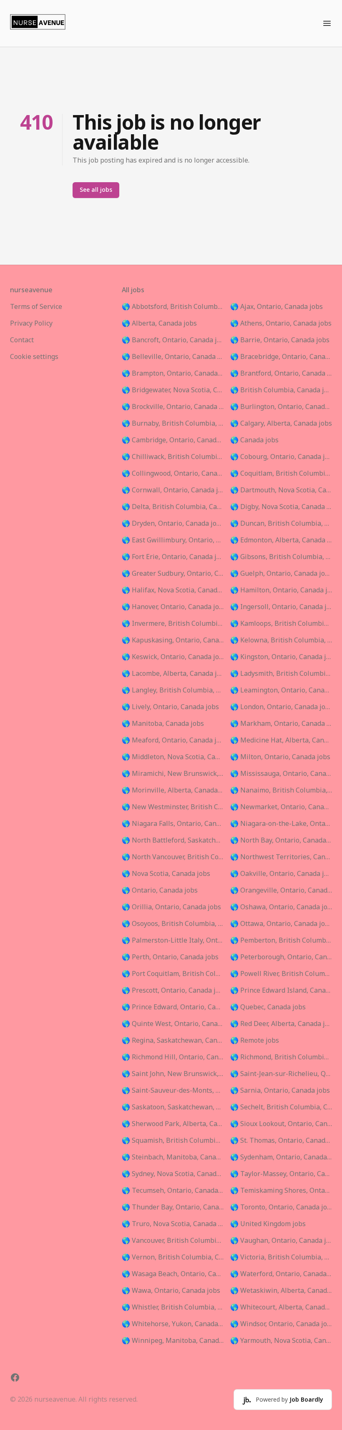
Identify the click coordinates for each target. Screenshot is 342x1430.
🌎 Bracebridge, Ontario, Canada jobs (281, 357)
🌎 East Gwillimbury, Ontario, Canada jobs (173, 540)
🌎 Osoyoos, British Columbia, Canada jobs (173, 924)
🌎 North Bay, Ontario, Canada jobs (281, 840)
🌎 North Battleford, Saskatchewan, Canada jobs (173, 840)
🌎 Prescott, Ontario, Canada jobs (173, 991)
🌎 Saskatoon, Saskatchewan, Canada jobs (173, 1107)
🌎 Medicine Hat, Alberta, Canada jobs (281, 740)
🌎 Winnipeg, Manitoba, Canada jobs (173, 1341)
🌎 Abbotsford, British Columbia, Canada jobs (173, 307)
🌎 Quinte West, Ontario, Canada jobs (173, 1024)
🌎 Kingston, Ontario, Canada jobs (281, 657)
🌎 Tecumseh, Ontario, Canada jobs (173, 1191)
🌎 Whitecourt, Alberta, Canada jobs (281, 1307)
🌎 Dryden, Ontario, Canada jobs (173, 524)
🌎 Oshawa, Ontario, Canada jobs (281, 907)
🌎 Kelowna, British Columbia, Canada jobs (281, 640)
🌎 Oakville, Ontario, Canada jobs (281, 874)
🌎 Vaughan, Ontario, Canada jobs (281, 1241)
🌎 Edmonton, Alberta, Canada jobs (281, 540)
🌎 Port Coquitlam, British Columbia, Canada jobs (173, 974)
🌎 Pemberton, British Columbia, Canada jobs (281, 941)
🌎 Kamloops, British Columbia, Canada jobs (281, 624)
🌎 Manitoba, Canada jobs (163, 724)
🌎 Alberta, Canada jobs (159, 324)
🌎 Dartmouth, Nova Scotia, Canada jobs (281, 490)
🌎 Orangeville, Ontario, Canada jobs (281, 891)
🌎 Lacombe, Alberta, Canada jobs (173, 674)
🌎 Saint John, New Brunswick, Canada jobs (173, 1074)
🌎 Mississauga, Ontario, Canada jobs (281, 774)
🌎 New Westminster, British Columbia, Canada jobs (173, 807)
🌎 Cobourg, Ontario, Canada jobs (281, 457)
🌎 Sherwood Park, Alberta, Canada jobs (173, 1124)
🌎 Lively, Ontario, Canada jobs (170, 707)
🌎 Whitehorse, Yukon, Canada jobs (173, 1324)
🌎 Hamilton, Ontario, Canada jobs (281, 590)
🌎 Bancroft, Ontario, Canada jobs (173, 340)
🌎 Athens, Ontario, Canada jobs (281, 324)
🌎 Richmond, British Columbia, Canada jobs (281, 1057)
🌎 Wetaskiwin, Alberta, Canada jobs (281, 1291)
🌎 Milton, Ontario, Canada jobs (280, 757)
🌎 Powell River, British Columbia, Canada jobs (281, 974)
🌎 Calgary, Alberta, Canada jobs (281, 424)
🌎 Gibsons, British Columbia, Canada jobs (281, 557)
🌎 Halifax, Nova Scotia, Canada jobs (173, 590)
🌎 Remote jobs (254, 1041)
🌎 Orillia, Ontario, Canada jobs (171, 907)
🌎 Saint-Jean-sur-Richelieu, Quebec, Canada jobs (281, 1074)
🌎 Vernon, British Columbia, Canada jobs (173, 1257)
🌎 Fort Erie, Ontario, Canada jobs (173, 557)
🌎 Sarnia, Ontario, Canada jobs (280, 1091)
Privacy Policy (31, 324)
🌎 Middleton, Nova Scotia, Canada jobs (173, 757)
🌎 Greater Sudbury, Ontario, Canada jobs (173, 574)
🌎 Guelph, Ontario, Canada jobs (281, 574)
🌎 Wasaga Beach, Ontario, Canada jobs (173, 1274)
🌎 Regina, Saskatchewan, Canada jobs (173, 1041)
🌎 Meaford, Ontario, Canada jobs (173, 740)
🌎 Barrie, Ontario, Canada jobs (279, 340)
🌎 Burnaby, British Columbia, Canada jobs (173, 424)
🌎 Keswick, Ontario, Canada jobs (173, 657)
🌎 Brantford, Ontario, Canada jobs (281, 374)
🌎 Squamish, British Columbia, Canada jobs (173, 1141)
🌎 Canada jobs (254, 440)
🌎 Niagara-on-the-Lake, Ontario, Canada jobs (281, 824)
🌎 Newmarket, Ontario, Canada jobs (281, 807)
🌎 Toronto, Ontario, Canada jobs (281, 1207)
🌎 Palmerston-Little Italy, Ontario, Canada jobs (173, 941)
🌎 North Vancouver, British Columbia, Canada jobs (173, 857)
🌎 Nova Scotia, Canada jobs (166, 874)
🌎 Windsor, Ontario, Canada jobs (281, 1324)
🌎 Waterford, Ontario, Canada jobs (281, 1274)
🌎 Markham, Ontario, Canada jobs (281, 724)
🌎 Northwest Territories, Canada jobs (281, 857)
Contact (22, 340)
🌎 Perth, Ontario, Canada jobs (170, 957)
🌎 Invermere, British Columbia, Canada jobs (173, 624)
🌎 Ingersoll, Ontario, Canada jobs (281, 607)
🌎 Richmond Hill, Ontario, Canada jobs (173, 1057)
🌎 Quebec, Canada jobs (268, 1007)
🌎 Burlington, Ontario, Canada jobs (281, 407)
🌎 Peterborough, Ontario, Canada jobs (281, 957)
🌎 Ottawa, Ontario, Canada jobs (281, 924)
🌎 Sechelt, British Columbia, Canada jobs (281, 1107)
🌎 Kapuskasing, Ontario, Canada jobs (173, 640)
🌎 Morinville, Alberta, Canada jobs (173, 790)
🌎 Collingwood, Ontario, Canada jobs (173, 474)
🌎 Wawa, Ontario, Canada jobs (171, 1291)
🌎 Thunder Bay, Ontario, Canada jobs (173, 1207)
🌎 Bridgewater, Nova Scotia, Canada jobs (173, 390)
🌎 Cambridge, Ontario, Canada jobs (173, 440)
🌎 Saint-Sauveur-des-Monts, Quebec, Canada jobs (173, 1091)
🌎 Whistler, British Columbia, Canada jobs (173, 1307)
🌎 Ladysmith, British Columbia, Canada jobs (281, 674)
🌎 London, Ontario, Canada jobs (281, 707)
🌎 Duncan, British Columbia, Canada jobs (281, 524)
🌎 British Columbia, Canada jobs (281, 390)
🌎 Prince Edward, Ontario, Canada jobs (173, 1007)
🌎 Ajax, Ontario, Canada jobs (276, 307)
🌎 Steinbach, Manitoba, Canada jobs (173, 1157)
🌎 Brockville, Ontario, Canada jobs (173, 407)
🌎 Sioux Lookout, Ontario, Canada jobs (281, 1124)
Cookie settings (34, 357)
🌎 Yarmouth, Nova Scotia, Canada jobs (281, 1341)
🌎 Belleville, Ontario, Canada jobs (173, 357)
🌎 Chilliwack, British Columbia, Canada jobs (173, 457)
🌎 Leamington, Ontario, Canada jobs (281, 690)
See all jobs (96, 190)
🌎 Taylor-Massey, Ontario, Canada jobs (281, 1174)
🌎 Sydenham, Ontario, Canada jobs (281, 1157)
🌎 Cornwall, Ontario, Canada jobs (173, 490)
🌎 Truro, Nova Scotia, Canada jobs (173, 1224)
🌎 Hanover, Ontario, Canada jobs (173, 607)
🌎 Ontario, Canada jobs (160, 891)
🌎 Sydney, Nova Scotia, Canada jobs (173, 1174)
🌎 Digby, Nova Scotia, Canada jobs (281, 507)
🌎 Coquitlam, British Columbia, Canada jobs (281, 474)
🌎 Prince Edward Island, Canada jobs (281, 991)
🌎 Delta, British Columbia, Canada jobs (173, 507)
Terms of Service (36, 307)
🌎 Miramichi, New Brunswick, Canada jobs (173, 774)
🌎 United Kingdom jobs (268, 1224)
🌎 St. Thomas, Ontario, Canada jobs (281, 1141)
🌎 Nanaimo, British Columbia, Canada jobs (281, 790)
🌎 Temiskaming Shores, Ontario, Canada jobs (281, 1191)
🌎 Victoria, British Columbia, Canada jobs (281, 1257)
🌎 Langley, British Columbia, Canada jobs (173, 690)
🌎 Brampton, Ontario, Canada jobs (173, 374)
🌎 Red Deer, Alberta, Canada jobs (281, 1024)
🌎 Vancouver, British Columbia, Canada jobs (173, 1241)
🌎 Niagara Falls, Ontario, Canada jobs (173, 824)
